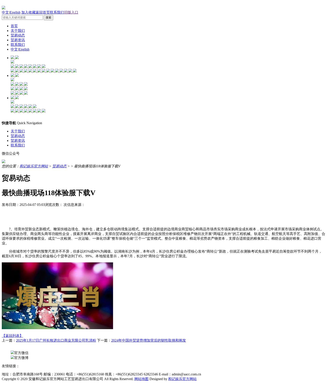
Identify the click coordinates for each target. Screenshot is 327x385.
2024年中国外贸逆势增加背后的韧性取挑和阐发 (148, 340)
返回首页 (43, 12)
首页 (14, 26)
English (15, 12)
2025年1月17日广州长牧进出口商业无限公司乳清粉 (56, 340)
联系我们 (57, 12)
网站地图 (141, 379)
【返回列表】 (12, 336)
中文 (5, 12)
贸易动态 (18, 35)
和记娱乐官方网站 (34, 166)
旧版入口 (71, 12)
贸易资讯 (18, 40)
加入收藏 (28, 12)
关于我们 (18, 30)
